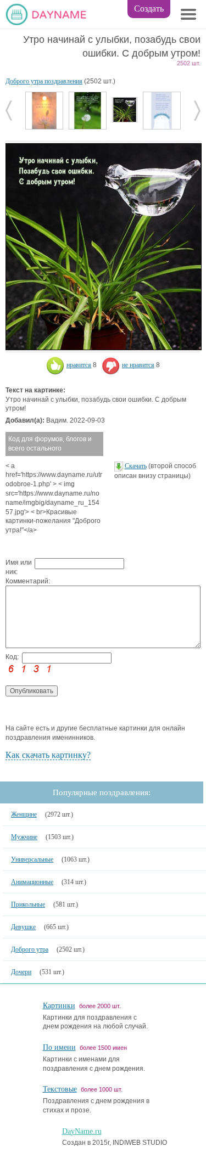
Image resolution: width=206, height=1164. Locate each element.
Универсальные (32, 859)
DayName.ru (82, 1131)
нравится (78, 365)
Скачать (136, 466)
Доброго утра (29, 949)
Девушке (23, 927)
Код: (12, 657)
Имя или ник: (18, 567)
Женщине (24, 814)
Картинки (59, 1006)
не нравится (138, 365)
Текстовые (60, 1089)
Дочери (21, 972)
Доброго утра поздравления (43, 81)
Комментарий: (20, 581)
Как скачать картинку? (48, 755)
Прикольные (28, 904)
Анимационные (32, 882)
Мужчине (24, 837)
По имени (59, 1047)
